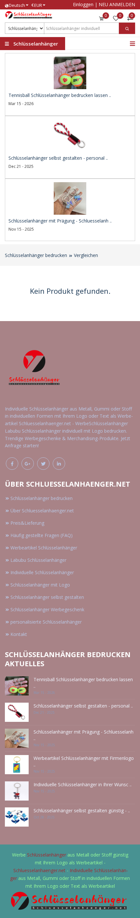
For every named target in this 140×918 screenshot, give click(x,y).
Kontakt (18, 634)
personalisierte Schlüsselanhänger (46, 622)
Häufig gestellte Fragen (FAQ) (41, 535)
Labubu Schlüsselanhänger (38, 560)
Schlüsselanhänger (47, 855)
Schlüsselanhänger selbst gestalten (47, 597)
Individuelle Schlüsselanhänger (42, 572)
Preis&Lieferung (27, 523)
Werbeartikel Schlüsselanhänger (43, 548)
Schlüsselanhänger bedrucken (36, 255)
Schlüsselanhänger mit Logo (40, 585)
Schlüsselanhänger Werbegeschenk (47, 609)
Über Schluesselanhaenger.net (42, 510)
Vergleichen (86, 255)
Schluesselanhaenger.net (39, 870)
